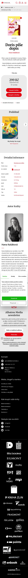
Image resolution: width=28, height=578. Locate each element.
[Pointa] (14, 542)
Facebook (7, 426)
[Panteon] (18, 528)
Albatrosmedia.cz (5, 403)
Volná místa (4, 389)
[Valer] (18, 445)
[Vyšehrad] (8, 503)
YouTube (7, 430)
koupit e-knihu (14, 95)
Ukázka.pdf (17, 169)
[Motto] (18, 465)
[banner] (10, 3)
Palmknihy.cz (4, 409)
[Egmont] (14, 458)
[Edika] (20, 520)
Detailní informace (8, 102)
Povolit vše (14, 298)
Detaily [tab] (13, 276)
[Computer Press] (14, 489)
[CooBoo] (19, 472)
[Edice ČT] (8, 528)
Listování (14, 38)
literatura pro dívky (19, 163)
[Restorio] (23, 563)
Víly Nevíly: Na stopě (14, 141)
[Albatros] (9, 465)
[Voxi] (9, 480)
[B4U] (14, 509)
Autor (18, 102)
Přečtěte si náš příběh (7, 392)
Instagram (7, 423)
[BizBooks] (14, 453)
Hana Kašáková (14, 53)
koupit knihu (14, 90)
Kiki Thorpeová (14, 143)
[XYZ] (10, 472)
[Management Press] (18, 480)
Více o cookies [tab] (22, 276)
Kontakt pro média (6, 383)
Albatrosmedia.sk (5, 406)
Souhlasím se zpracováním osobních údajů (12, 339)
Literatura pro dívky (6, 10)
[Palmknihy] (14, 536)
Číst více (14, 73)
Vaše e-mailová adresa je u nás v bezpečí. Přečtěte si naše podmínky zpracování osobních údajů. (14, 344)
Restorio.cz (4, 412)
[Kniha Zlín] (14, 497)
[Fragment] (14, 514)
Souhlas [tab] (4, 276)
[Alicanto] (8, 520)
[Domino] (9, 445)
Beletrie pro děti (9, 7)
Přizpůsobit (13, 303)
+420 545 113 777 (10, 364)
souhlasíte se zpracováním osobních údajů (14, 325)
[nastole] (20, 503)
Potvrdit (14, 335)
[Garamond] (19, 550)
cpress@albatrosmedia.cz (12, 361)
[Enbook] (10, 563)
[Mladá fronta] (6, 550)
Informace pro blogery (7, 386)
